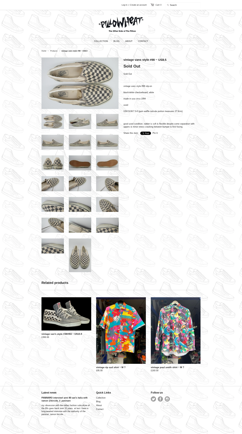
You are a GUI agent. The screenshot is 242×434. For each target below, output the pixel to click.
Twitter (153, 399)
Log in (124, 5)
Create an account (138, 5)
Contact (100, 409)
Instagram (167, 399)
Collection (101, 398)
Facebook (160, 399)
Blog (98, 401)
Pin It (155, 133)
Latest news (48, 392)
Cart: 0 (158, 5)
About (99, 405)
